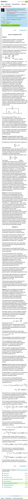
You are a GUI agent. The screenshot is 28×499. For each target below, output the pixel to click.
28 (25, 485)
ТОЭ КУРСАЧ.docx (8, 487)
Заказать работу (7, 6)
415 (25, 475)
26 (25, 483)
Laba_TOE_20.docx (8, 477)
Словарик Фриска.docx (9, 485)
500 (25, 473)
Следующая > (23, 30)
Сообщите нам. (12, 13)
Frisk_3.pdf (6, 475)
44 (25, 477)
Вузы (2, 4)
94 (25, 479)
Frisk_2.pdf (6, 473)
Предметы (8, 4)
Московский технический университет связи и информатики (15, 15)
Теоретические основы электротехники (15, 17)
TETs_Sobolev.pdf (7, 481)
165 (25, 487)
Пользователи (16, 4)
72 (25, 481)
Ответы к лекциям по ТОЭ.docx (10, 483)
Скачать (10, 25)
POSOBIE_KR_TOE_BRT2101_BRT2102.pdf (13, 479)
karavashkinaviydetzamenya (16, 8)
